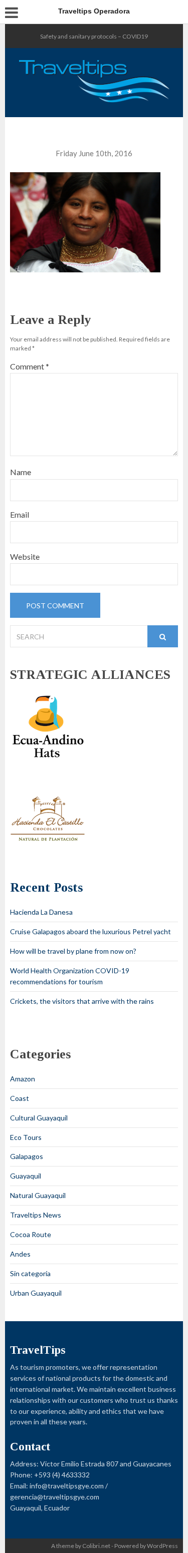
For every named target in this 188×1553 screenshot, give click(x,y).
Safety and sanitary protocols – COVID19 (94, 36)
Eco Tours (26, 1137)
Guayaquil (25, 1176)
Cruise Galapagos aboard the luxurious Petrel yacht (90, 931)
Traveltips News (35, 1215)
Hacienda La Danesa (41, 912)
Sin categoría (30, 1273)
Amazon (22, 1078)
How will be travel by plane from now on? (73, 951)
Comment (29, 366)
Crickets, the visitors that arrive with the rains (82, 1001)
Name (20, 472)
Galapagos (26, 1156)
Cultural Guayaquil (39, 1117)
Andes (20, 1254)
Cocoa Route (30, 1234)
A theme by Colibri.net (80, 1545)
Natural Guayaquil (38, 1195)
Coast (19, 1098)
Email (19, 514)
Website (25, 556)
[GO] (162, 636)
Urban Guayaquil (36, 1293)
